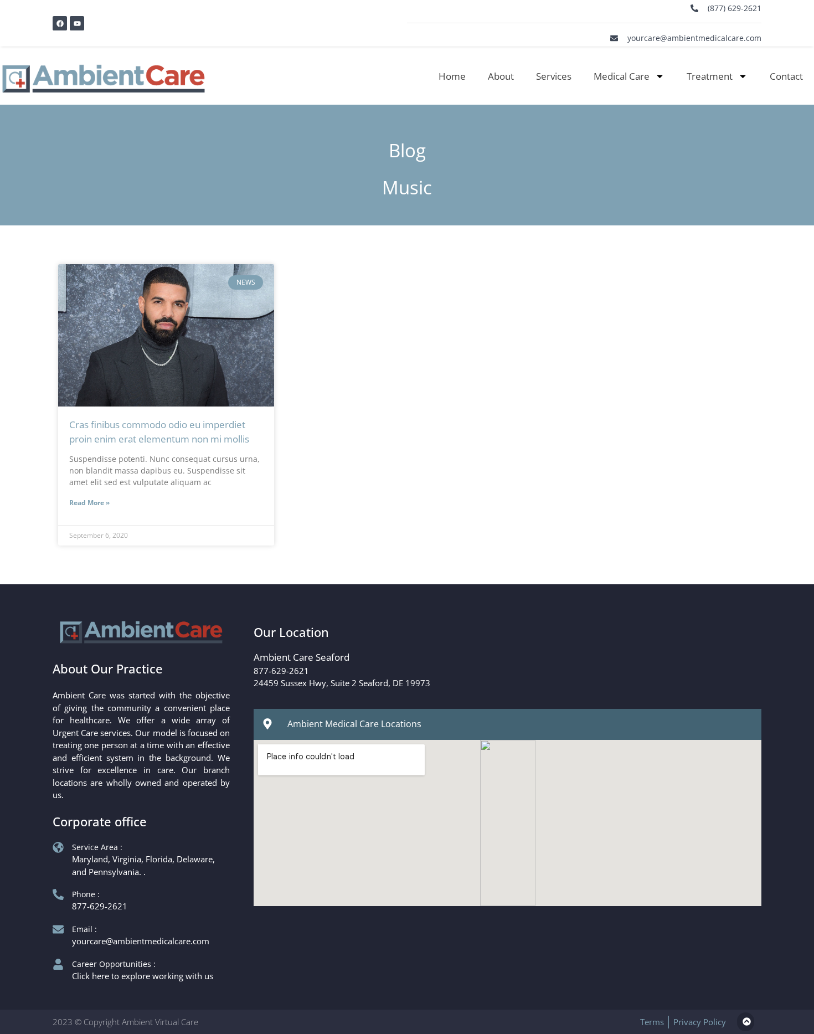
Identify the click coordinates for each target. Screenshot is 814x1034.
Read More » (89, 502)
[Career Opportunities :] (58, 964)
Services (553, 76)
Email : (84, 929)
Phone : (86, 894)
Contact (786, 76)
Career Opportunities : (114, 964)
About (501, 76)
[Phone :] (58, 894)
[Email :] (58, 929)
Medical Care (622, 76)
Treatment (710, 76)
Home (452, 76)
